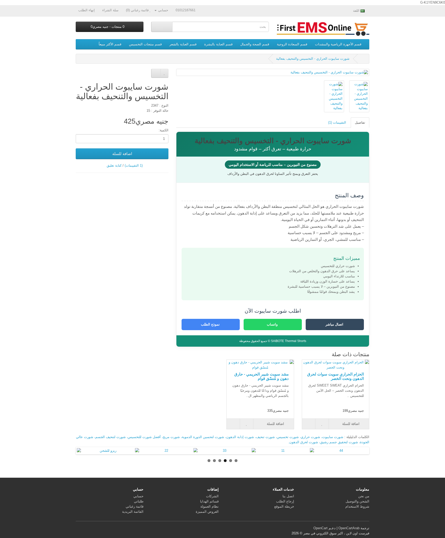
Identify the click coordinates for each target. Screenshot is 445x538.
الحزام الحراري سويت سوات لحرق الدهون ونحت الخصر (335, 376)
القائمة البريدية (132, 512)
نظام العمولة (209, 506)
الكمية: (163, 130)
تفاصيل (360, 122)
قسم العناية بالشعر (182, 44)
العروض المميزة (207, 512)
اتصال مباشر (335, 324)
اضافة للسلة (122, 153)
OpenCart (320, 528)
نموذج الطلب (211, 324)
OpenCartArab (349, 528)
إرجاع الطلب (285, 501)
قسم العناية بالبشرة (218, 44)
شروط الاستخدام (357, 506)
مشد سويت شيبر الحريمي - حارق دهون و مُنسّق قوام (261, 376)
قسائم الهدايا (209, 501)
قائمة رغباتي (134, 506)
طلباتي (138, 501)
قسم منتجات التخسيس (145, 44)
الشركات (212, 496)
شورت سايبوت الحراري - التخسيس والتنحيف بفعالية (312, 59)
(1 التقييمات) (134, 165)
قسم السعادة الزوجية (292, 44)
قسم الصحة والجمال (254, 44)
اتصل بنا (288, 496)
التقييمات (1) (337, 122)
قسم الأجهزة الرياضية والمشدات (338, 44)
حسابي (138, 496)
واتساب (273, 324)
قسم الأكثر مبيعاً (110, 44)
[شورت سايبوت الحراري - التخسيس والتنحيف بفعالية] (272, 72)
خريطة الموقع (284, 506)
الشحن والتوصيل (357, 501)
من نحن (363, 496)
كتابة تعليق (114, 165)
